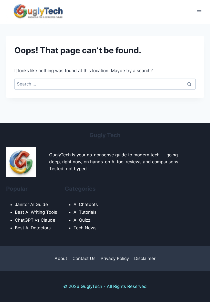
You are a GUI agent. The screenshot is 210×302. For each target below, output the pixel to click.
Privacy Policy (115, 258)
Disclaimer (144, 258)
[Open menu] (199, 12)
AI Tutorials (85, 212)
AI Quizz (82, 220)
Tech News (85, 227)
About (61, 258)
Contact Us (84, 258)
